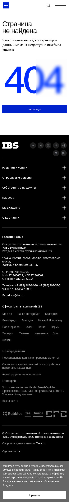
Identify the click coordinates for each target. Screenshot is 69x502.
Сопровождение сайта (17, 443)
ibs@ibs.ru (17, 295)
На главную (34, 109)
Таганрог (8, 333)
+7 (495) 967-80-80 (39, 5)
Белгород (51, 314)
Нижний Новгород (50, 320)
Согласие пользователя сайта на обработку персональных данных (31, 365)
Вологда (27, 320)
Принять (34, 495)
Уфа (55, 333)
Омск (29, 327)
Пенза (41, 327)
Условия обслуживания (17, 394)
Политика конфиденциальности (41, 391)
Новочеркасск (11, 327)
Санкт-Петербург (28, 314)
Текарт (40, 443)
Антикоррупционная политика (21, 374)
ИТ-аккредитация (13, 351)
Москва (7, 314)
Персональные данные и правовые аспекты (30, 357)
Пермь (55, 327)
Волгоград (9, 320)
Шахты (6, 340)
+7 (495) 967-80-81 (21, 289)
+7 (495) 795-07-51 (50, 285)
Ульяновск (41, 333)
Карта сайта (10, 401)
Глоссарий (9, 381)
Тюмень (24, 333)
